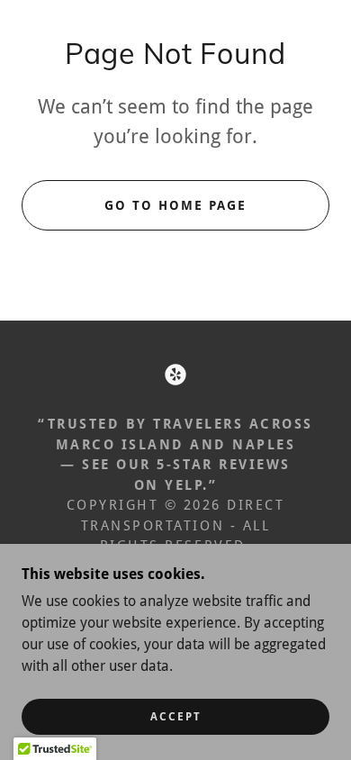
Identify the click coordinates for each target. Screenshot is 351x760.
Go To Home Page (175, 205)
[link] (176, 375)
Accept (176, 716)
